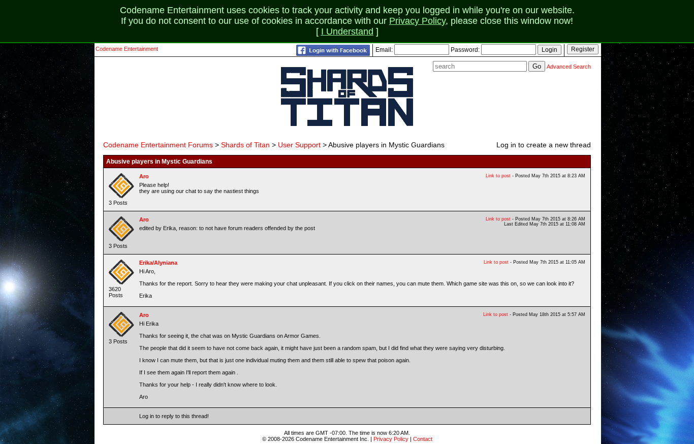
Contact (422, 439)
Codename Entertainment (127, 49)
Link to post (498, 175)
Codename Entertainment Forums (158, 145)
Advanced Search (569, 67)
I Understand (347, 31)
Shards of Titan (245, 145)
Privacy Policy (417, 21)
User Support (299, 145)
